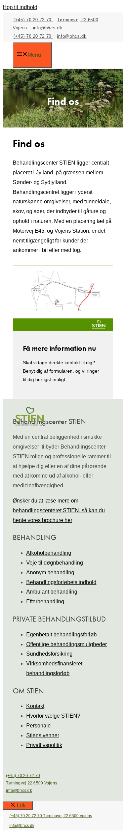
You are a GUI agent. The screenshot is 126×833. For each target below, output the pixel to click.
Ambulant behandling (51, 592)
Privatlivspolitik (44, 745)
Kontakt (35, 706)
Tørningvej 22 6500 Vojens (31, 783)
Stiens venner (42, 735)
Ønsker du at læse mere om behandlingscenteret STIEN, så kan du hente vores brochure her (59, 510)
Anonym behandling (50, 572)
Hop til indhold (20, 7)
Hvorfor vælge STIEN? (53, 716)
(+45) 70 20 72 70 (33, 19)
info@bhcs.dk (47, 27)
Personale (38, 725)
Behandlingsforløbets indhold (61, 582)
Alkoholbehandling (48, 553)
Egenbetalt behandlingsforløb (61, 634)
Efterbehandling (45, 601)
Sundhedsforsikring (49, 654)
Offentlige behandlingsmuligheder (66, 644)
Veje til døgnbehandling (54, 563)
